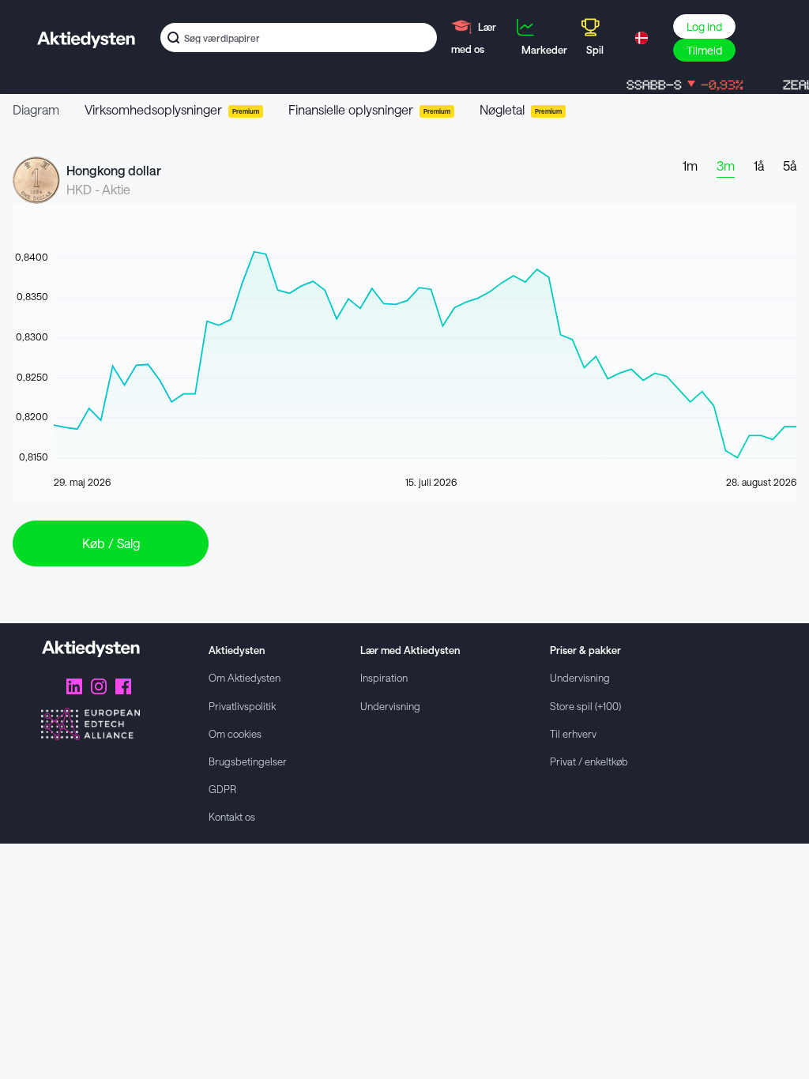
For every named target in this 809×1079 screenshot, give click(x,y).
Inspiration (384, 677)
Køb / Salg (111, 543)
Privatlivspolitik (242, 706)
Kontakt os (232, 816)
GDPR (222, 789)
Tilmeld (704, 50)
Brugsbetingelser (248, 761)
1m (690, 165)
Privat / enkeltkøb (589, 761)
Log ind (704, 26)
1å (759, 165)
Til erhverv (573, 733)
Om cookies (235, 733)
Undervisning (390, 706)
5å (789, 165)
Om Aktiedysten (244, 677)
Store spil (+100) (585, 706)
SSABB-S (674, 85)
